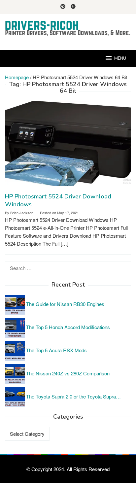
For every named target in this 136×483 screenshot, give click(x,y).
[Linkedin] (73, 7)
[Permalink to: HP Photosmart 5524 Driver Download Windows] (68, 145)
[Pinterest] (63, 7)
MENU (120, 58)
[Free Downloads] (68, 27)
